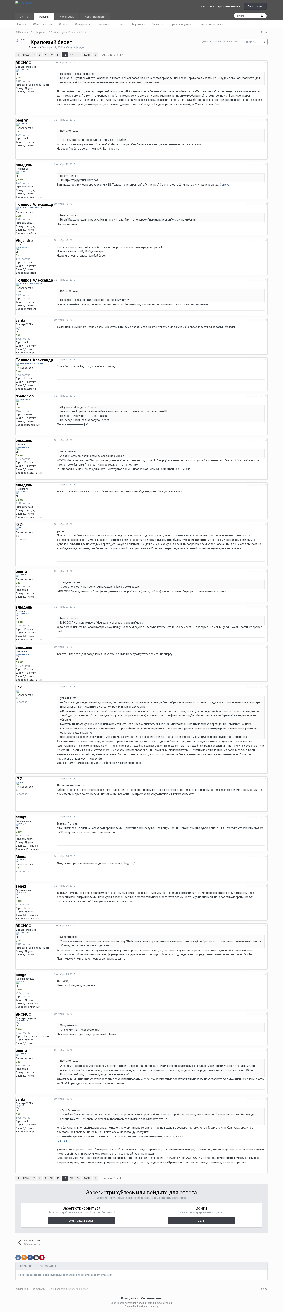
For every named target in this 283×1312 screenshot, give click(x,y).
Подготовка (104, 24)
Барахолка (138, 24)
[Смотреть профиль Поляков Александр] (29, 208)
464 (19, 78)
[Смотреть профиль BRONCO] (22, 70)
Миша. (21, 856)
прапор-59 (25, 396)
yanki (20, 320)
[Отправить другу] (36, 1257)
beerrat (22, 120)
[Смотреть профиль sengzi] (21, 824)
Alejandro (24, 240)
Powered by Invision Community (141, 1306)
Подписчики (249, 42)
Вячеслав (35, 47)
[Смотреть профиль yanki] (20, 328)
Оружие (63, 24)
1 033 (20, 179)
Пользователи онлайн (211, 24)
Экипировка (82, 24)
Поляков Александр (34, 204)
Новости (21, 24)
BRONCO (23, 63)
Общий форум (75, 47)
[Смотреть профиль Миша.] (21, 860)
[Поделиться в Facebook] (30, 1257)
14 (78, 55)
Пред (26, 55)
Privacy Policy (129, 1298)
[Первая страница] (18, 54)
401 (19, 335)
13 (71, 55)
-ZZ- (20, 524)
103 (19, 407)
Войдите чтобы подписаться (221, 41)
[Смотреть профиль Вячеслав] (23, 40)
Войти (201, 1221)
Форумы (44, 16)
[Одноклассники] (24, 1257)
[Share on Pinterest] (42, 1257)
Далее (87, 55)
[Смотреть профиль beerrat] (21, 124)
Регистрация (255, 6)
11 (58, 55)
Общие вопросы (42, 24)
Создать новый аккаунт (82, 1221)
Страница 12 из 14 (112, 55)
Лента (24, 16)
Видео (121, 24)
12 (65, 55)
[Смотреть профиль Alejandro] (23, 248)
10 (51, 55)
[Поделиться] (266, 62)
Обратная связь (151, 1298)
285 (19, 216)
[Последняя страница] (95, 54)
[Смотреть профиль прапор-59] (23, 400)
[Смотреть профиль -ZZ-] (20, 528)
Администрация (95, 16)
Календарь (67, 16)
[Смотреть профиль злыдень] (22, 172)
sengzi (21, 817)
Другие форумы (180, 24)
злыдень (24, 164)
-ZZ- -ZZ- (62, 1140)
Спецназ (157, 24)
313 (19, 255)
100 (19, 832)
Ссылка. (225, 184)
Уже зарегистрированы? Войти (220, 6)
